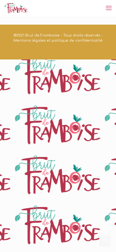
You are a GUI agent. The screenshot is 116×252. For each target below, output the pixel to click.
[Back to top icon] (105, 241)
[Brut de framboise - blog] (16, 8)
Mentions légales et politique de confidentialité (58, 40)
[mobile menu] (108, 8)
